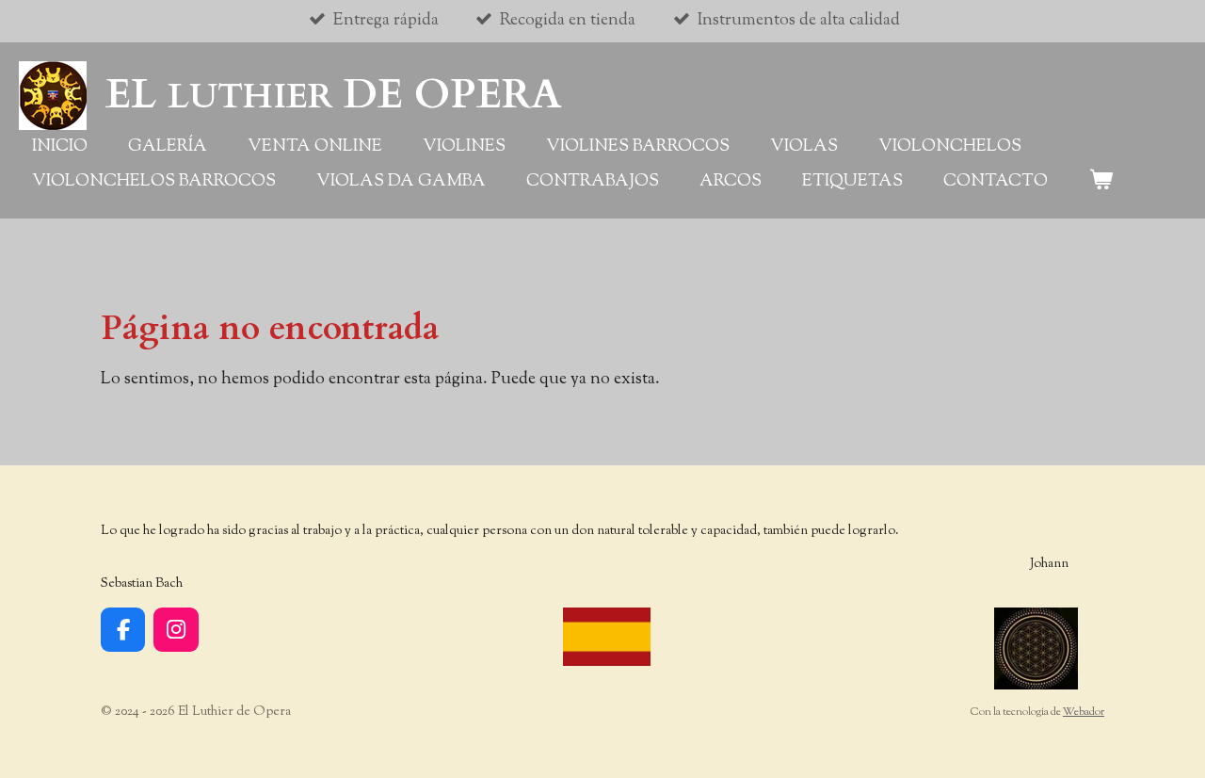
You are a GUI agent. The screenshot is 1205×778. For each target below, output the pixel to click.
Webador (1083, 713)
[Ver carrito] (1100, 182)
